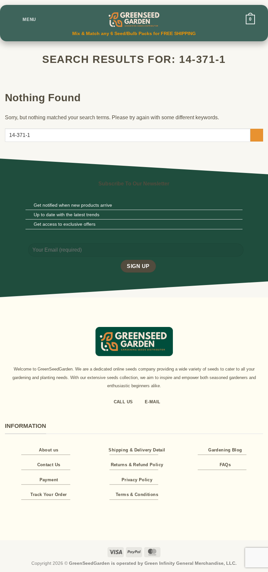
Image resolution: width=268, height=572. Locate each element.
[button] (24, 19)
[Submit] (256, 135)
